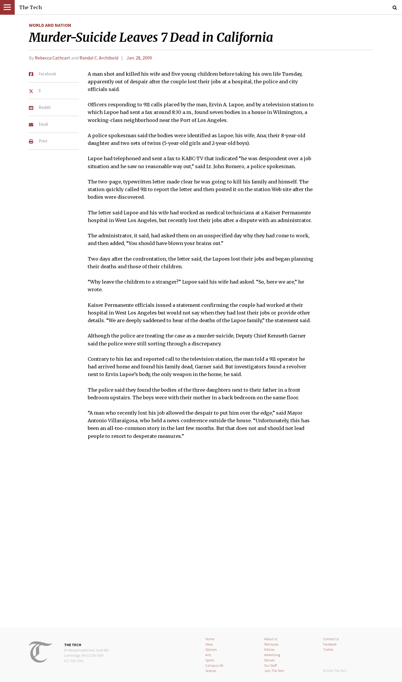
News (209, 644)
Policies (269, 649)
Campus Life (214, 665)
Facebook (330, 644)
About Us (270, 639)
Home (209, 639)
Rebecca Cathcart (53, 58)
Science (210, 670)
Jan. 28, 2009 (139, 58)
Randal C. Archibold (98, 58)
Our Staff (270, 665)
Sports (209, 660)
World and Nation (50, 25)
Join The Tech (274, 670)
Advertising (272, 655)
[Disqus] (201, 537)
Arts (208, 655)
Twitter (328, 649)
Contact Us (331, 639)
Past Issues (271, 644)
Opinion (211, 649)
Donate (269, 660)
